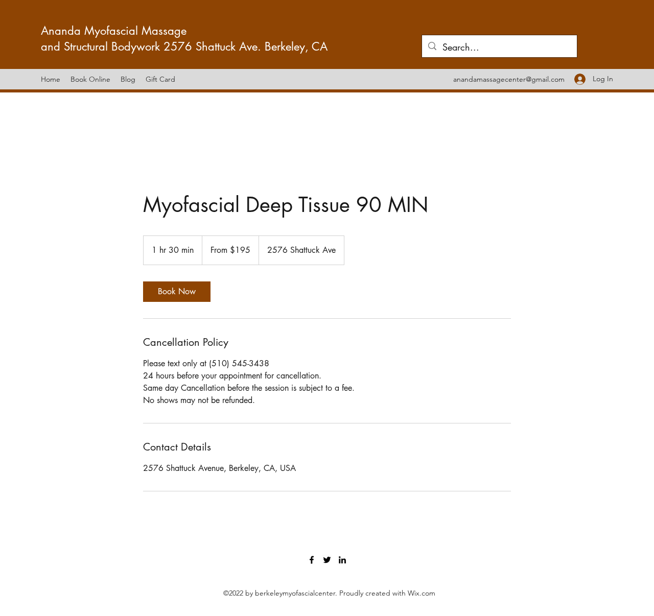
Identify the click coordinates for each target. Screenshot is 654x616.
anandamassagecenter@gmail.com (509, 79)
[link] (177, 291)
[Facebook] (312, 560)
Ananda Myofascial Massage (115, 30)
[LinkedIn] (342, 560)
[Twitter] (327, 560)
